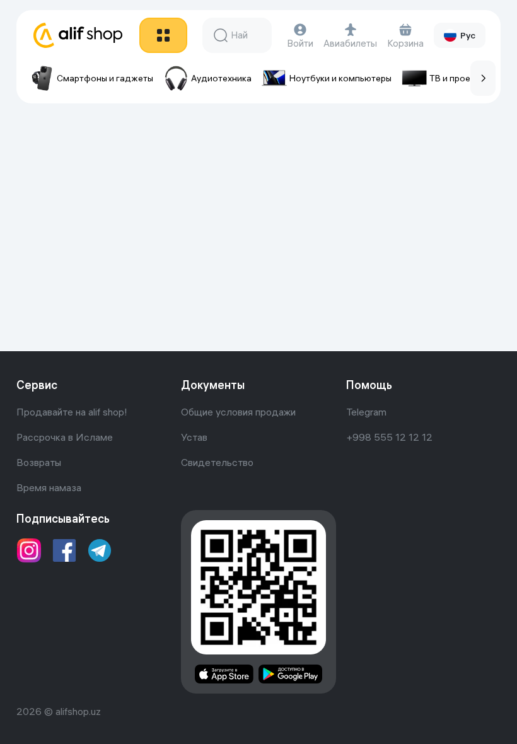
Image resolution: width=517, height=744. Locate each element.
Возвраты (38, 462)
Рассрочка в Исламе (64, 437)
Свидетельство (217, 462)
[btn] (163, 35)
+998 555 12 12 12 (389, 437)
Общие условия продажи (238, 411)
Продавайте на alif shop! (71, 411)
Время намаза (48, 487)
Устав (194, 437)
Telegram (366, 411)
